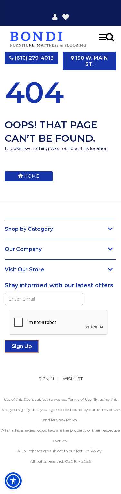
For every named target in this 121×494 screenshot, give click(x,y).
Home (31, 176)
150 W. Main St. (91, 61)
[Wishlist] (66, 17)
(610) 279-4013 (34, 58)
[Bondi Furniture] (48, 37)
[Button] (102, 37)
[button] (55, 17)
